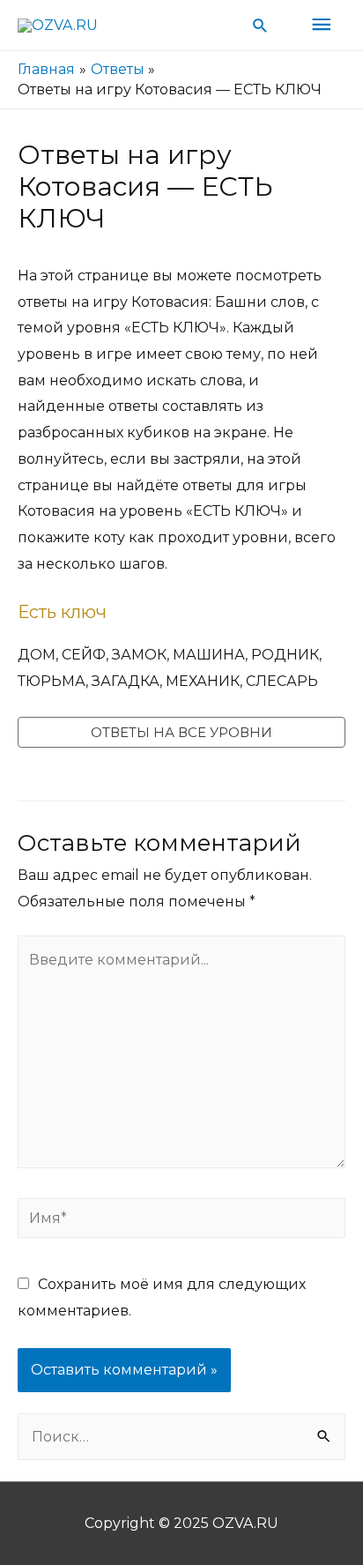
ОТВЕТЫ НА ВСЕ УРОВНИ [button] (181, 732)
